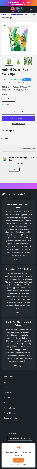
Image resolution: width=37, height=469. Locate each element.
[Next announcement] (33, 3)
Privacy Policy (9, 403)
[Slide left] (2, 62)
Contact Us (7, 393)
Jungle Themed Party (15, 15)
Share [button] (6, 138)
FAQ (17, 313)
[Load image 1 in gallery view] (9, 61)
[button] (4, 9)
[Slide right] (35, 62)
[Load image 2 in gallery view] (18, 61)
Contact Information (11, 418)
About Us (7, 383)
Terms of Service (10, 413)
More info (17, 260)
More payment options (18, 124)
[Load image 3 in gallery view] (28, 61)
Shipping (12, 83)
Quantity (4, 94)
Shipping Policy (9, 408)
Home (4, 15)
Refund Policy (9, 398)
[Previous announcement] (4, 3)
